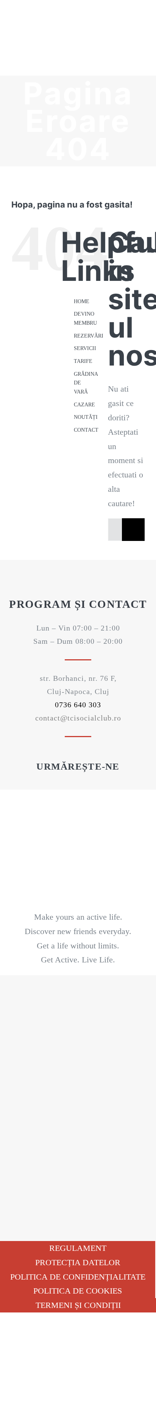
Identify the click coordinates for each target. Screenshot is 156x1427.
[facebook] (65, 786)
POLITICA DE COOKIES (77, 1290)
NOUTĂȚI (86, 417)
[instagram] (91, 786)
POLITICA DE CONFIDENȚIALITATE (77, 1276)
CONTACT (86, 430)
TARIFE (83, 361)
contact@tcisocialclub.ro (78, 718)
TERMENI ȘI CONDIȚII (78, 1305)
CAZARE (84, 404)
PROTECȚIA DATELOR (77, 1262)
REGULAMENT (77, 1248)
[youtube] (78, 786)
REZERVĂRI (88, 336)
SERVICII (85, 348)
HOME (81, 301)
